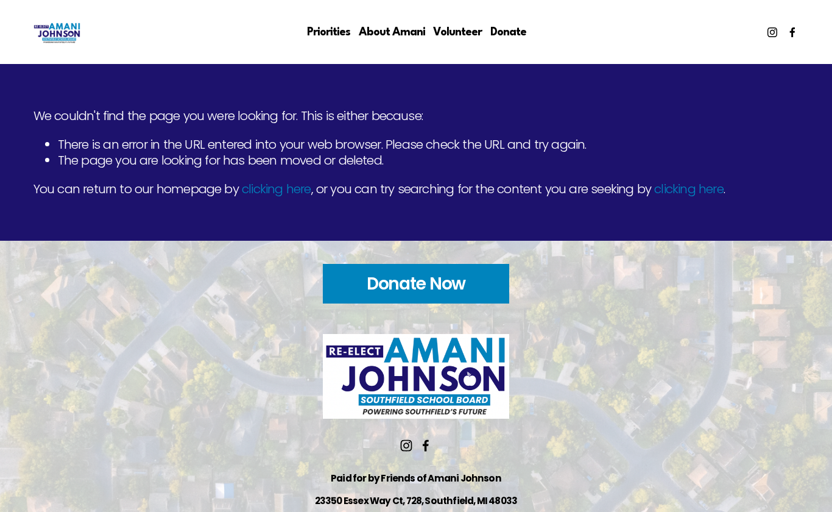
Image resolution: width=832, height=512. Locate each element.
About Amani (392, 32)
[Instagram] (772, 32)
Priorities (328, 32)
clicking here (276, 188)
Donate (508, 32)
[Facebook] (792, 32)
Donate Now (416, 283)
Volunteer (457, 32)
